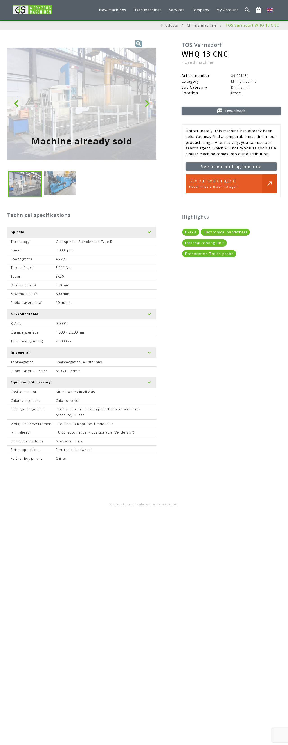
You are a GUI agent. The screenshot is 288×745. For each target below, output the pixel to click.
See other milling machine (231, 166)
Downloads (235, 111)
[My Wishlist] (258, 10)
